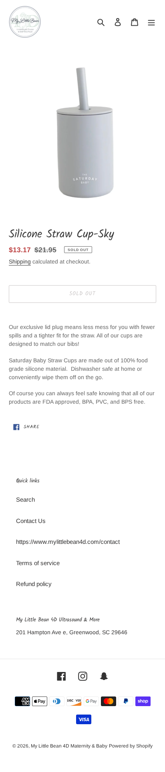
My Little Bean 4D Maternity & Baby (69, 746)
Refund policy (34, 583)
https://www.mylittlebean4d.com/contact (68, 541)
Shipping (20, 261)
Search (25, 499)
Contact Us (31, 520)
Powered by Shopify (131, 746)
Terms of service (38, 563)
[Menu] (151, 22)
